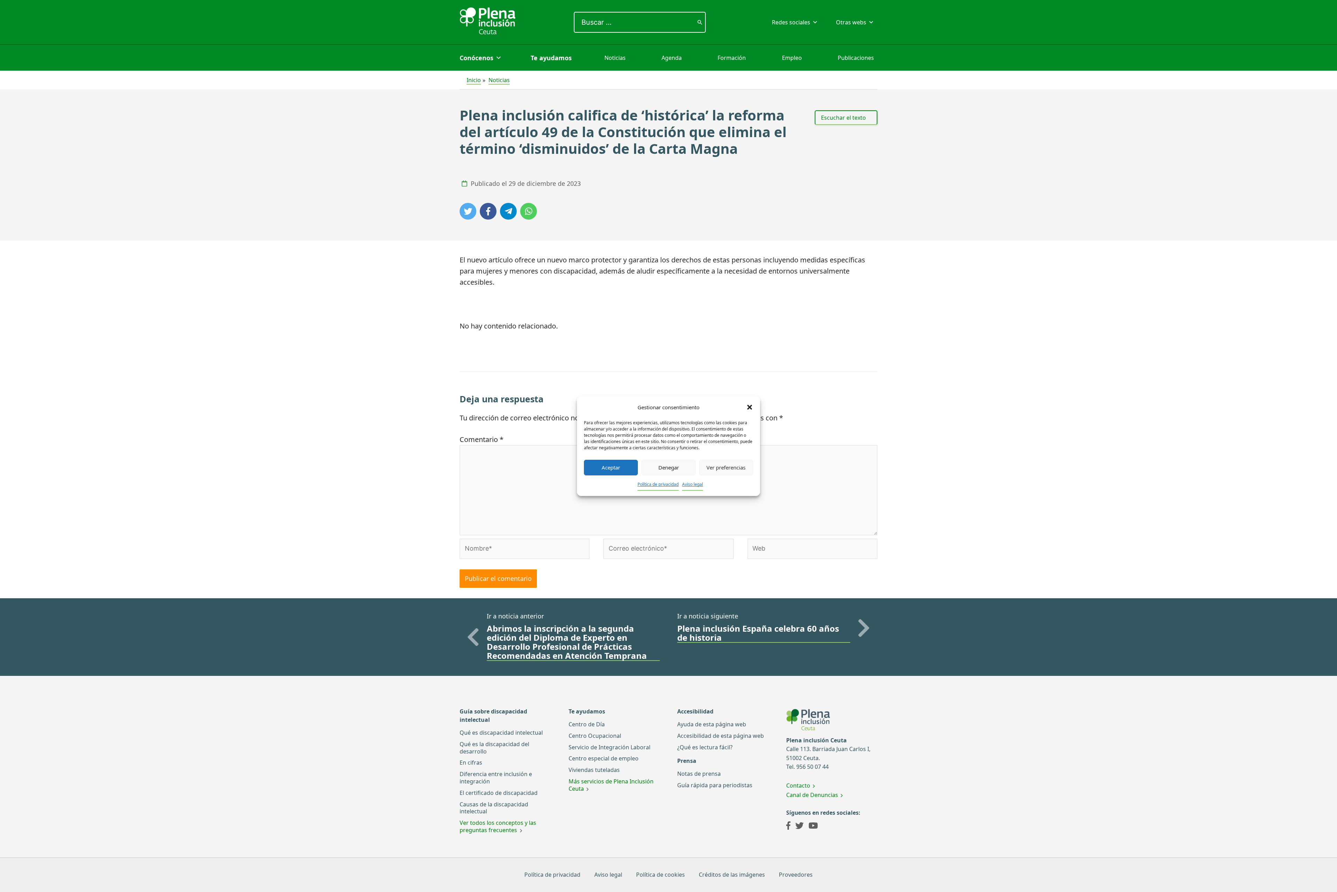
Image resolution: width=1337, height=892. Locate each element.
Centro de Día (587, 724)
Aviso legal (692, 484)
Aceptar (611, 467)
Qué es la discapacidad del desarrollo (494, 747)
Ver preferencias (725, 467)
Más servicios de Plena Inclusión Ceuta (611, 784)
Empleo (792, 58)
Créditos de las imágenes (732, 874)
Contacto (798, 785)
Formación (732, 58)
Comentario (481, 439)
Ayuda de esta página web (711, 724)
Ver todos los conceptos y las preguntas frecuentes (498, 826)
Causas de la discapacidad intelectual (494, 807)
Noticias (615, 58)
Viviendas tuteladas (594, 770)
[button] (749, 407)
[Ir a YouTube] (813, 826)
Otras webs (851, 22)
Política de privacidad (658, 484)
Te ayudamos (551, 58)
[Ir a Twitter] (799, 826)
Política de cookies (660, 874)
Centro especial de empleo (604, 758)
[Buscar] (700, 22)
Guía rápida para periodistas (714, 785)
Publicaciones (856, 58)
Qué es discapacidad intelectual (501, 732)
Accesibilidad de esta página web (720, 736)
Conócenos (476, 58)
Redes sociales (791, 22)
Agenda (672, 58)
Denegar (668, 467)
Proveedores (796, 874)
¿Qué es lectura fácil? (705, 747)
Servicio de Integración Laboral (609, 747)
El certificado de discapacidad (499, 793)
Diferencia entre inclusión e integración (496, 777)
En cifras (471, 762)
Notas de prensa (699, 773)
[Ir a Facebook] (788, 826)
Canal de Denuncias (812, 795)
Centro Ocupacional (595, 736)
